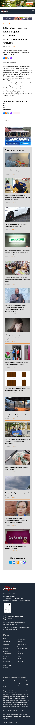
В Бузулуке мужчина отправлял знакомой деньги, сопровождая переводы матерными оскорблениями (17, 337)
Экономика (7, 653)
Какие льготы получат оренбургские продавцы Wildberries (15, 547)
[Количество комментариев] (17, 174)
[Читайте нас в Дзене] (21, 562)
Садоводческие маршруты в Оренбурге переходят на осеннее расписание (16, 415)
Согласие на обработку (10, 622)
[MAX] (11, 58)
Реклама (6, 648)
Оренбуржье (7, 661)
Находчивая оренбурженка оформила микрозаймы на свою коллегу (16, 225)
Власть (5, 651)
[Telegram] (8, 58)
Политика (21, 651)
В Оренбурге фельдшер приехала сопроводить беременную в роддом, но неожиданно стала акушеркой (16, 520)
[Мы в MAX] (24, 562)
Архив (5, 638)
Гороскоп (6, 644)
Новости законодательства (23, 662)
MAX (4, 105)
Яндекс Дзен (7, 109)
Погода (20, 658)
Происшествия (22, 648)
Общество (21, 653)
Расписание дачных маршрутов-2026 (8, 667)
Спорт (19, 656)
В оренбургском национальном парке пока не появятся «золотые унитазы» (17, 389)
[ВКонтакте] (4, 58)
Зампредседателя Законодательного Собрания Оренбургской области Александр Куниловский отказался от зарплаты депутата (16, 308)
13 (16, 525)
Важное (20, 642)
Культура (6, 656)
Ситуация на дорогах (22, 645)
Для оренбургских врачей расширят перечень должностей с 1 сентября (15, 171)
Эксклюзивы (7, 642)
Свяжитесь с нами (9, 593)
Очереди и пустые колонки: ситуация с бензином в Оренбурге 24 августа (16, 363)
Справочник (21, 639)
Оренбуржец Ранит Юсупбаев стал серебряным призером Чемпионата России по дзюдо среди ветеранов (17, 197)
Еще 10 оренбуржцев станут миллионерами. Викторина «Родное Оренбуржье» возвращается (17, 441)
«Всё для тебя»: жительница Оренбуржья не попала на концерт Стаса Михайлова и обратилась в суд (17, 252)
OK (4, 107)
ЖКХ (4, 658)
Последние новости (14, 150)
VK (4, 103)
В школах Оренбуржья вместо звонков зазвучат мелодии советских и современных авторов (17, 280)
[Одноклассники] (6, 58)
